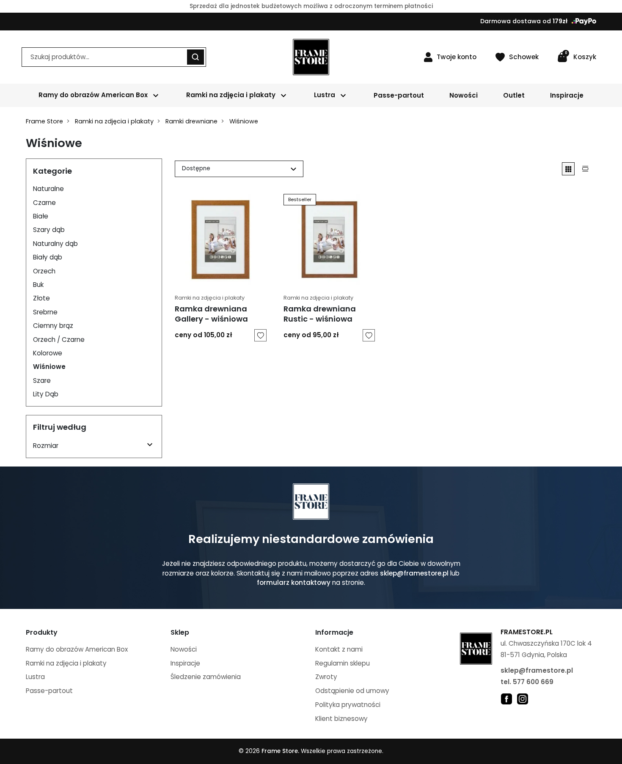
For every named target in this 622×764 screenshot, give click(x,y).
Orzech (44, 271)
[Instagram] (522, 698)
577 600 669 (533, 681)
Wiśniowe (49, 366)
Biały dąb (47, 257)
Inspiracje (185, 663)
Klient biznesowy (341, 718)
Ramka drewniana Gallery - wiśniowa (211, 313)
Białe (40, 216)
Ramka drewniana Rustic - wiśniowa (319, 313)
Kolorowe (47, 353)
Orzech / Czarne (59, 339)
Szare (42, 380)
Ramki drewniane (191, 121)
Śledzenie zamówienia (206, 676)
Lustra (35, 676)
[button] (577, 57)
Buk (38, 284)
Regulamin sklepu (342, 663)
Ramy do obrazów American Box (77, 649)
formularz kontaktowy (293, 582)
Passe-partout (49, 690)
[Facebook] (506, 698)
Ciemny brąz (53, 325)
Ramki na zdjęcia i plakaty (114, 121)
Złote (41, 298)
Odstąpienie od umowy (352, 690)
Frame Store (44, 121)
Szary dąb (49, 229)
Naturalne (48, 188)
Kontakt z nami (339, 649)
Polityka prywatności (347, 704)
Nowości (184, 649)
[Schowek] (260, 335)
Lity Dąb (45, 394)
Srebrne (45, 312)
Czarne (44, 202)
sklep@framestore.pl (414, 573)
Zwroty (326, 676)
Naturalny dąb (55, 243)
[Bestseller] (329, 239)
